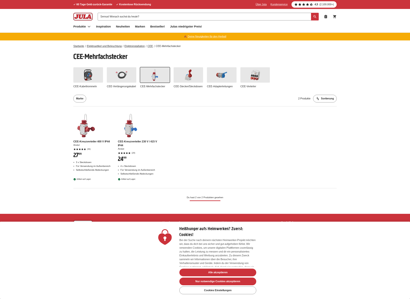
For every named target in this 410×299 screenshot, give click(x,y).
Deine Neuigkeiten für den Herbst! (207, 36)
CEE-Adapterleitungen (220, 86)
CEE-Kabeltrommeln (85, 86)
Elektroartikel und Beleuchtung (104, 46)
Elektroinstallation (134, 46)
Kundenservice (279, 4)
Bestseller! (157, 26)
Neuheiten (123, 26)
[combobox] (208, 16)
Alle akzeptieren (218, 272)
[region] (205, 260)
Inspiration (103, 26)
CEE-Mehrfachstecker (168, 46)
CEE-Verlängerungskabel (121, 86)
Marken (140, 26)
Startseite (78, 46)
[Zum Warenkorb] (335, 16)
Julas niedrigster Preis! (186, 26)
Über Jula (261, 4)
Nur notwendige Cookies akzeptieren (217, 281)
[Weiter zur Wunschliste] (326, 16)
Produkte (79, 26)
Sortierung (327, 98)
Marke (79, 98)
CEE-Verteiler (248, 86)
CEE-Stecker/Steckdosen (188, 86)
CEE (150, 46)
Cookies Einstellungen (218, 290)
